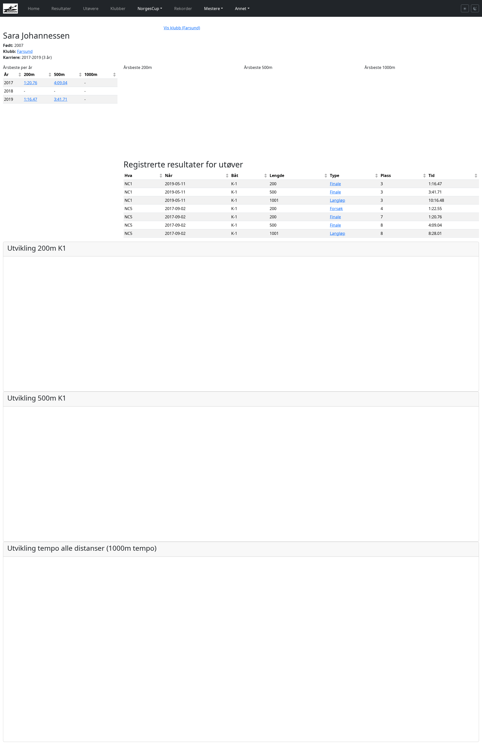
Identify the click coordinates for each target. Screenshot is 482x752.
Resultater (61, 8)
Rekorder (183, 8)
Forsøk (336, 208)
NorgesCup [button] (148, 8)
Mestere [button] (212, 8)
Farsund (25, 51)
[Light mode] (465, 8)
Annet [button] (240, 8)
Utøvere (90, 8)
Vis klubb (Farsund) (182, 28)
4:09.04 (60, 82)
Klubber (118, 8)
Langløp (337, 200)
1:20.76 (30, 82)
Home (33, 8)
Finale (335, 183)
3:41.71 (60, 99)
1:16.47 (30, 99)
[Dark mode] (475, 8)
